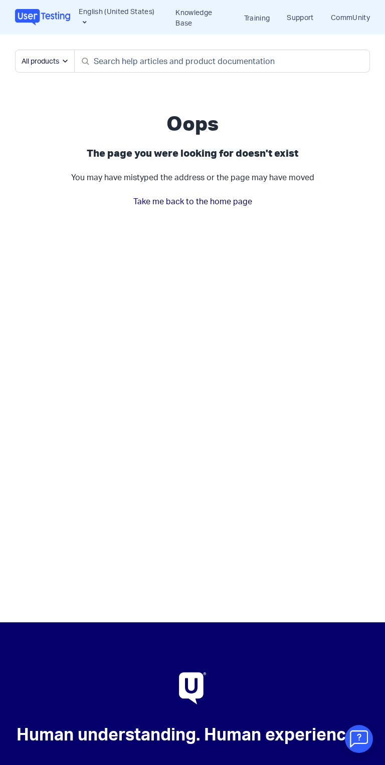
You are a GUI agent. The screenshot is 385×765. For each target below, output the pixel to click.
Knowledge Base (193, 17)
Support (300, 17)
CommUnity (350, 17)
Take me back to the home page (192, 201)
